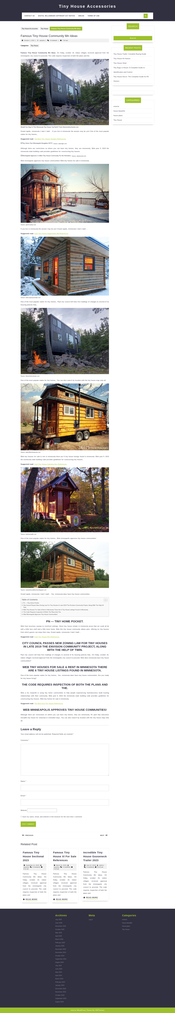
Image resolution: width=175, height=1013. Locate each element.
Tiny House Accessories (87, 6)
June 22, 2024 (91, 865)
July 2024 (58, 965)
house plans (118, 115)
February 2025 (60, 942)
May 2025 (58, 932)
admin (101, 865)
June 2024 (58, 969)
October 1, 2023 (29, 40)
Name (23, 781)
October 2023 (59, 995)
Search (133, 26)
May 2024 (58, 972)
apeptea (42, 40)
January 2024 (59, 985)
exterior (116, 106)
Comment (25, 740)
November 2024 (60, 952)
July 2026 (58, 919)
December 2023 (60, 988)
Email (23, 796)
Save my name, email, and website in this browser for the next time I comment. (52, 817)
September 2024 (60, 959)
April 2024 (58, 975)
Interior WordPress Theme (81, 1010)
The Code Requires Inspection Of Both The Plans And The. (42, 612)
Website (24, 810)
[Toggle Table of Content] (104, 600)
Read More (31, 899)
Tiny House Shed (120, 63)
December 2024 (60, 949)
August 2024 (59, 962)
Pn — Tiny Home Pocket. (31, 603)
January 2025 (59, 946)
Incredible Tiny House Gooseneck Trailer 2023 (95, 856)
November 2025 (60, 926)
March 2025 (59, 939)
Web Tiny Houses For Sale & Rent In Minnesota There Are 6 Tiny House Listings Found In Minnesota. (55, 609)
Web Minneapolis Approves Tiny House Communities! (40, 614)
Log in (91, 919)
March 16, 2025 (61, 865)
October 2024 (59, 956)
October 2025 (59, 929)
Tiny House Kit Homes (122, 58)
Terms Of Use (93, 16)
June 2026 (58, 923)
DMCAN (81, 16)
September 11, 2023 (32, 865)
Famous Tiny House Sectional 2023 (33, 856)
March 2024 (59, 979)
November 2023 (60, 992)
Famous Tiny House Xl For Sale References (64, 856)
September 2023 (60, 998)
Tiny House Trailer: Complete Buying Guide (130, 54)
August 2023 (59, 1002)
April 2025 (58, 936)
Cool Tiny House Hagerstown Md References (51, 233)
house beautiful (119, 111)
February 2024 (60, 982)
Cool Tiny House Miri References (46, 637)
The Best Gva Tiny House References (48, 703)
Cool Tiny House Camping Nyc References (50, 464)
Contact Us (29, 16)
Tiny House (44, 28)
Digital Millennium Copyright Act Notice (56, 16)
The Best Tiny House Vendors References (50, 139)
